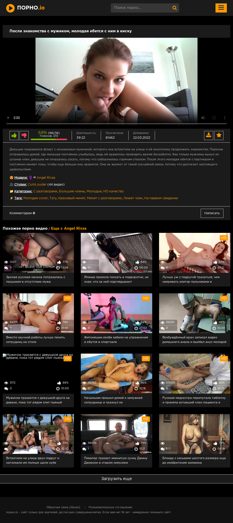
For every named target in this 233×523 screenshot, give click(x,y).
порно (31, 7)
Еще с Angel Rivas (68, 228)
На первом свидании (161, 198)
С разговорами (45, 191)
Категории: (23, 191)
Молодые (94, 191)
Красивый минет (71, 198)
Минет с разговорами (104, 198)
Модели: (21, 177)
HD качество (113, 191)
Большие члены (72, 191)
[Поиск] (174, 8)
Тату (53, 198)
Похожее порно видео (25, 228)
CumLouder (37, 184)
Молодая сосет (35, 198)
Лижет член (133, 198)
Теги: (18, 198)
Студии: (20, 184)
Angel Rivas (46, 177)
